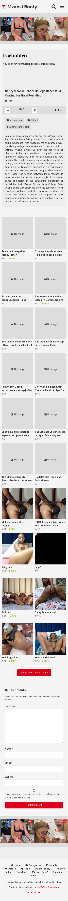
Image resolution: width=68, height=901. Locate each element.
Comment (10, 706)
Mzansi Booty (21, 6)
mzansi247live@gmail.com (46, 887)
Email (8, 763)
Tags (27, 868)
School (34, 120)
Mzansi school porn (19, 127)
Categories (35, 865)
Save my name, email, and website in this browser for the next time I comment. (32, 796)
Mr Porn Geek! (40, 872)
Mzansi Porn (16, 120)
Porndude (51, 865)
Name (9, 749)
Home (17, 865)
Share (59, 110)
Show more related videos (34, 672)
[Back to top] (61, 894)
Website (9, 776)
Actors (12, 868)
